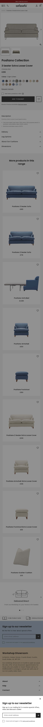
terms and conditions (28, 721)
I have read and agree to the (20, 721)
